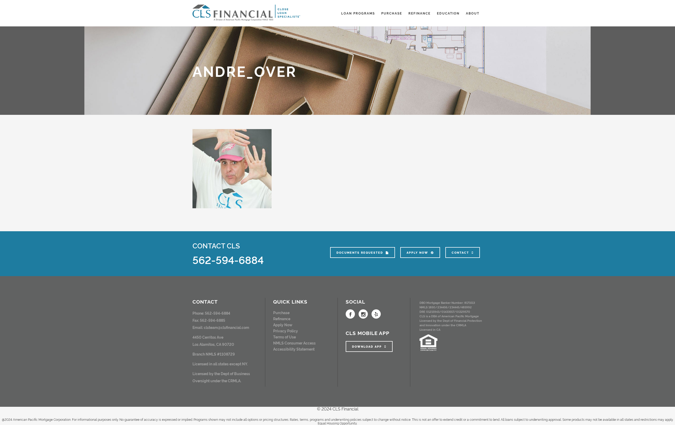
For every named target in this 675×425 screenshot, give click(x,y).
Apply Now (417, 252)
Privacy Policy (285, 330)
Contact (460, 252)
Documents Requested (359, 252)
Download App (367, 346)
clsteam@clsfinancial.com (226, 327)
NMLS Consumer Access (294, 342)
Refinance (281, 318)
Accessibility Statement (294, 348)
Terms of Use (284, 336)
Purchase (281, 312)
